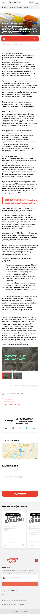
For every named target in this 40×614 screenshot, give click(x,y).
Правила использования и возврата (14, 600)
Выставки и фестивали (10, 23)
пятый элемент (10, 409)
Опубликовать (20, 493)
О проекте (5, 595)
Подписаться (20, 584)
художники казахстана (12, 404)
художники (8, 400)
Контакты (23, 595)
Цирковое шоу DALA (10, 529)
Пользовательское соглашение (13, 604)
